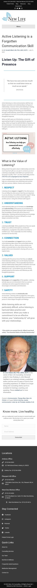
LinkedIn (7, 532)
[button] (18, 437)
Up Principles (21, 402)
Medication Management (9, 568)
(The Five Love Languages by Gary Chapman (15, 176)
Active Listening (18, 400)
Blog (17, 4)
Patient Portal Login (8, 537)
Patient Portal (10, 4)
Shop (29, 4)
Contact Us (5, 572)
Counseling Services (8, 551)
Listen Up (14, 402)
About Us (4, 547)
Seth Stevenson (17, 586)
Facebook (8, 514)
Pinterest (7, 523)
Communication (12, 398)
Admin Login (27, 586)
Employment (18, 6)
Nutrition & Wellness (8, 560)
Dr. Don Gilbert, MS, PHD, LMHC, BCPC (16, 373)
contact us (18, 390)
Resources (23, 4)
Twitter (7, 528)
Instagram (8, 519)
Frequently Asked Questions (10, 564)
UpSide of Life (30, 402)
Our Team (5, 555)
